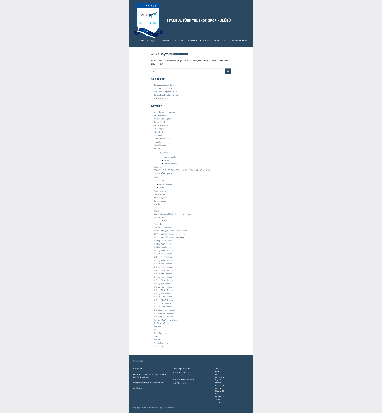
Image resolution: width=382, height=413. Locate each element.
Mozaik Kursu (219, 396)
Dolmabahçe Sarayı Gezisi (164, 85)
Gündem (218, 388)
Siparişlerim (158, 211)
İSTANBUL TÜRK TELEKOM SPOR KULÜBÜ (198, 20)
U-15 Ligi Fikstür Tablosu (163, 280)
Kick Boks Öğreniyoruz (163, 173)
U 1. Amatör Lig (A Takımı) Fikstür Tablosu (170, 230)
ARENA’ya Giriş (152, 41)
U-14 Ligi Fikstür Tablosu (163, 270)
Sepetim (157, 204)
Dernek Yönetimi (170, 163)
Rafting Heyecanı (160, 197)
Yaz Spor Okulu (160, 346)
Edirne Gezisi (159, 132)
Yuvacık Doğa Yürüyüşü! (163, 88)
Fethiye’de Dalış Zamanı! (238, 41)
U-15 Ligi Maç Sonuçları (163, 283)
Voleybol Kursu (159, 336)
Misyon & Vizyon (160, 191)
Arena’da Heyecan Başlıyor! (165, 112)
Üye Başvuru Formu (161, 323)
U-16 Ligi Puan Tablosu (163, 297)
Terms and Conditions (162, 227)
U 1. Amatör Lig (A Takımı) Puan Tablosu (170, 237)
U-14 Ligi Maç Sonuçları (163, 273)
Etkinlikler (218, 382)
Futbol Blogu (219, 385)
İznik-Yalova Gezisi (161, 98)
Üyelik (156, 330)
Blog (216, 374)
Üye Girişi (157, 326)
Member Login (159, 180)
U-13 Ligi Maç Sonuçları (163, 264)
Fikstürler (157, 142)
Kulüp (156, 177)
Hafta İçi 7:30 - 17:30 (140, 388)
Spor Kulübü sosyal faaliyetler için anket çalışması (173, 214)
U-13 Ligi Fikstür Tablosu (163, 260)
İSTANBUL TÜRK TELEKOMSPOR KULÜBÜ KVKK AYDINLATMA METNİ (182, 170)
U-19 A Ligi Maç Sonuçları (164, 313)
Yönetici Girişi (205, 41)
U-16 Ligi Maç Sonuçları (163, 293)
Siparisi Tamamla (161, 207)
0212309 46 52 (138, 369)
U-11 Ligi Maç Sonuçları (163, 244)
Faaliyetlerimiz (159, 135)
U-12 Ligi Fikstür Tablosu (163, 250)
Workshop (218, 402)
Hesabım (157, 167)
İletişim (216, 41)
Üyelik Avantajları (161, 333)
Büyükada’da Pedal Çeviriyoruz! (166, 95)
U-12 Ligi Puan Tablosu (163, 257)
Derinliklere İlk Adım (162, 125)
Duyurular (218, 380)
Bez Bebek (219, 371)
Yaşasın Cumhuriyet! (162, 343)
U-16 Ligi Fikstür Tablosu (163, 290)
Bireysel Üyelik (159, 122)
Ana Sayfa (140, 41)
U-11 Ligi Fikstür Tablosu (163, 240)
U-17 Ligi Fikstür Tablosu (163, 300)
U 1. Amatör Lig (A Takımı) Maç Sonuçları (170, 234)
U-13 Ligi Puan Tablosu (163, 267)
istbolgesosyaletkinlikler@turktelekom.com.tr (149, 382)
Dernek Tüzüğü (170, 157)
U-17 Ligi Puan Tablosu (163, 306)
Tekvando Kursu (160, 221)
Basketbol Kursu (160, 115)
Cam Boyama (219, 377)
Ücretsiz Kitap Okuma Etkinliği (166, 320)
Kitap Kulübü (178, 41)
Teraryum (218, 399)
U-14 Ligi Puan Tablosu (163, 277)
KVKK (225, 41)
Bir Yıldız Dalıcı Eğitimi (162, 119)
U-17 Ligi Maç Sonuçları (163, 303)
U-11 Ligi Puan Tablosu (162, 247)
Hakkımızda (164, 41)
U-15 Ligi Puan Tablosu (163, 287)
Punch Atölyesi (160, 194)
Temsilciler (158, 224)
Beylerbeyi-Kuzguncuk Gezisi (165, 91)
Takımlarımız (192, 41)
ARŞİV (217, 369)
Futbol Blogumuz (160, 145)
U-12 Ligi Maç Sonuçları (163, 254)
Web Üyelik (158, 340)
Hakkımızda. (158, 148)
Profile (161, 187)
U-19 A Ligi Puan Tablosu (163, 316)
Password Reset (165, 184)
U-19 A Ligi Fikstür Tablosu (164, 310)
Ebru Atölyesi (159, 128)
